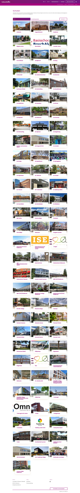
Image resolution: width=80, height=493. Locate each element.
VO (48, 1)
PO (43, 1)
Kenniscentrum (55, 1)
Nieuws (66, 4)
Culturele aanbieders (71, 4)
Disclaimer (28, 481)
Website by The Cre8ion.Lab (63, 491)
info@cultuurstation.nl (16, 484)
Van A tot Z (62, 19)
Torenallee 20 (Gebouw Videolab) (18, 481)
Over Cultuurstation (60, 4)
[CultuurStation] (6, 2)
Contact (62, 1)
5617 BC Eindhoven (15, 483)
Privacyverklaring (29, 483)
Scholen (76, 4)
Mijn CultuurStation (70, 1)
